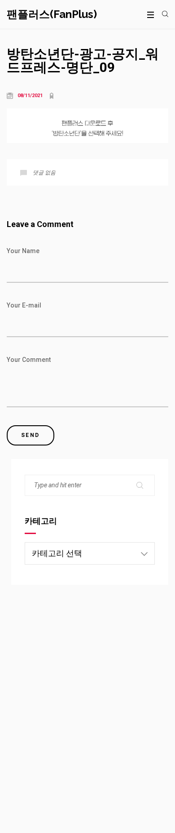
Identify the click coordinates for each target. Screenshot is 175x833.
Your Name (23, 250)
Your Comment (29, 359)
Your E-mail (24, 305)
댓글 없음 (44, 172)
